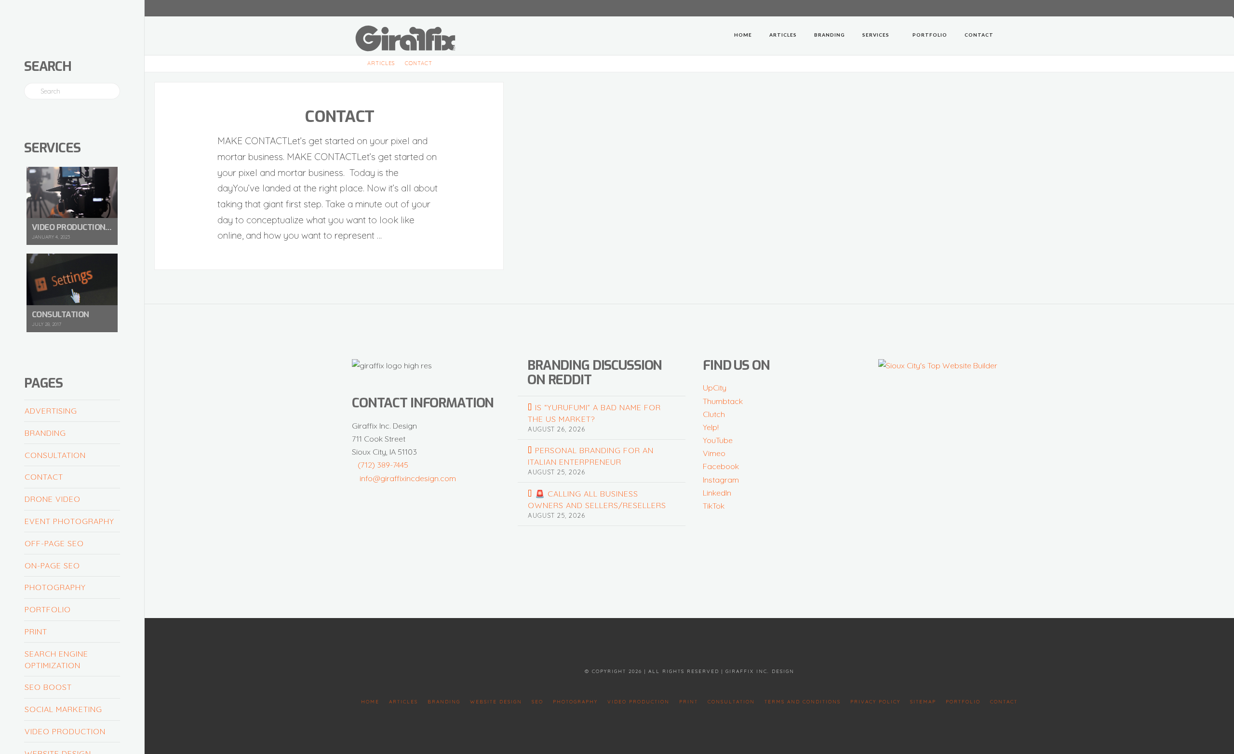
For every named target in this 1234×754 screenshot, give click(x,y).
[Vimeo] (1009, 7)
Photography (55, 587)
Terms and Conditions (803, 702)
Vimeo (714, 453)
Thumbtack (723, 401)
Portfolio (48, 609)
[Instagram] (1021, 7)
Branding (45, 433)
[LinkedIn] (986, 7)
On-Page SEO (52, 565)
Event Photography (69, 521)
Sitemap (923, 702)
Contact (339, 116)
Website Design (496, 702)
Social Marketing (63, 709)
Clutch (714, 414)
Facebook (721, 466)
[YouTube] (998, 7)
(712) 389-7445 (383, 465)
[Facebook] (974, 7)
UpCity (714, 387)
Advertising (51, 411)
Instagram (721, 480)
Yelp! (711, 427)
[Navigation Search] (1014, 35)
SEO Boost (48, 687)
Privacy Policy (875, 702)
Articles (403, 702)
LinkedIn (717, 493)
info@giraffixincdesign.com (408, 478)
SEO (537, 702)
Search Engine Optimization (56, 659)
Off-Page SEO (54, 543)
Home (370, 702)
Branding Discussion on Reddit (594, 373)
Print (36, 631)
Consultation (55, 455)
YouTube (718, 440)
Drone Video (52, 499)
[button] (1225, 9)
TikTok (713, 506)
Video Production (65, 731)
